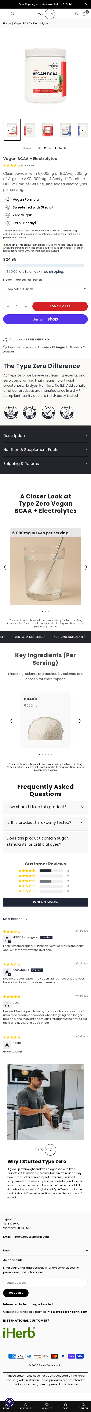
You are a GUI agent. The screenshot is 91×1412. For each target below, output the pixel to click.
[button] (84, 14)
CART (65, 1408)
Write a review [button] (45, 902)
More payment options (45, 329)
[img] (11, 932)
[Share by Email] (66, 148)
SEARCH (83, 1408)
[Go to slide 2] (45, 611)
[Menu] (5, 14)
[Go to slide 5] (51, 754)
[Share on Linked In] (50, 148)
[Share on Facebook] (34, 148)
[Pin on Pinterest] (44, 148)
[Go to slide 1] (42, 611)
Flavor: (22, 280)
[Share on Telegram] (55, 148)
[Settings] (76, 14)
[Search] (13, 14)
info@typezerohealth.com (31, 1237)
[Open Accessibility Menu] (9, 1402)
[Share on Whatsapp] (60, 148)
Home (7, 23)
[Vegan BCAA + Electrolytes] (12, 129)
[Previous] (8, 130)
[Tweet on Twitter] (39, 148)
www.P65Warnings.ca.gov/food (42, 250)
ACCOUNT (25, 1408)
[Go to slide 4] (48, 754)
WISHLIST (47, 1408)
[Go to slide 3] (48, 611)
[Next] (82, 130)
